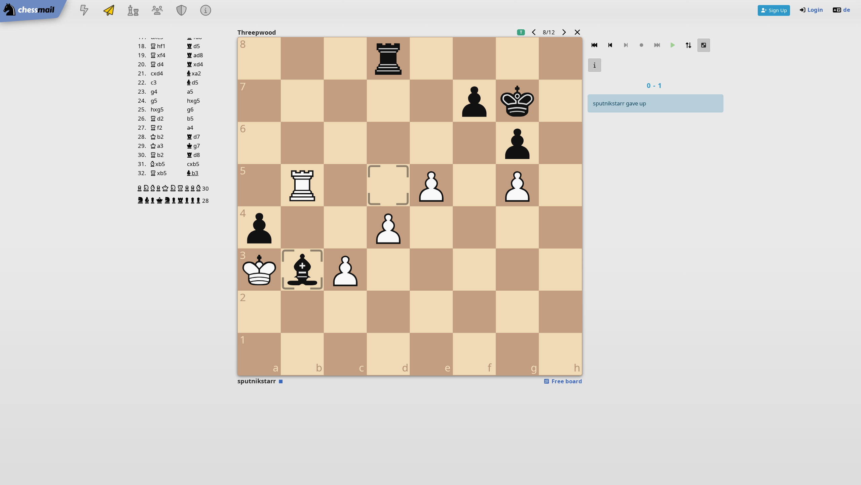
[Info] (206, 11)
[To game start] (595, 45)
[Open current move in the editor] (704, 45)
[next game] (563, 32)
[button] (140, 188)
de (846, 9)
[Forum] (157, 11)
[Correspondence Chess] (109, 11)
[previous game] (534, 32)
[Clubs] (182, 11)
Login (815, 9)
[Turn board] (688, 45)
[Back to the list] (577, 32)
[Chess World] (133, 11)
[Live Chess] (84, 11)
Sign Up (778, 10)
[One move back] (610, 45)
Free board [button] (566, 381)
